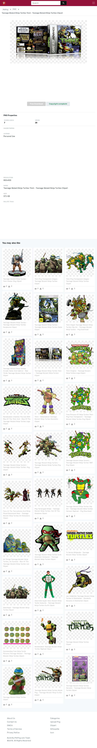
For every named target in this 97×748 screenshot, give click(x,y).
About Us (11, 718)
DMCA (10, 725)
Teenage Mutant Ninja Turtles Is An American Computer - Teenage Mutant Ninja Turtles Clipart (48, 557)
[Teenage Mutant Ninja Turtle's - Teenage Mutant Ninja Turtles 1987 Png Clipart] (80, 444)
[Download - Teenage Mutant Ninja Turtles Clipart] (17, 591)
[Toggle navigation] (93, 3)
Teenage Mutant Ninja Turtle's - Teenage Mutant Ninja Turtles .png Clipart (16, 467)
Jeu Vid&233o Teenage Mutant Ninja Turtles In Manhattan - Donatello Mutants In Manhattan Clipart (80, 598)
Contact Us (12, 722)
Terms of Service (14, 729)
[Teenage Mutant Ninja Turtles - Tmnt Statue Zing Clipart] (17, 262)
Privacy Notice (13, 732)
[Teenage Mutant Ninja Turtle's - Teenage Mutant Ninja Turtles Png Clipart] (48, 446)
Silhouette (54, 729)
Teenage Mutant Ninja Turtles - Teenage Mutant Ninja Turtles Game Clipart (48, 327)
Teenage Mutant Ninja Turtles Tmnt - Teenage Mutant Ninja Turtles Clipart (48, 373)
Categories (55, 718)
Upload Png (55, 722)
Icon (52, 732)
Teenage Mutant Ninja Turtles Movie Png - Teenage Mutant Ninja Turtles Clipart (48, 692)
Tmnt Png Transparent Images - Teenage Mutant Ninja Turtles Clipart (47, 281)
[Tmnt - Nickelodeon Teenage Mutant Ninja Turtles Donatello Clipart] (48, 400)
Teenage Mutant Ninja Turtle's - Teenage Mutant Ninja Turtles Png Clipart (48, 465)
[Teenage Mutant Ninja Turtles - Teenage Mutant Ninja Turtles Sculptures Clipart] (17, 306)
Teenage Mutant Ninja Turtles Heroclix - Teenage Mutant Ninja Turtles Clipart (78, 688)
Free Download (36, 104)
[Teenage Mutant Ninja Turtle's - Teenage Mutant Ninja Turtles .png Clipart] (17, 449)
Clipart (53, 725)
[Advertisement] (48, 84)
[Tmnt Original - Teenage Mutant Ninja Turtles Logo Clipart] (80, 354)
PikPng (5, 9)
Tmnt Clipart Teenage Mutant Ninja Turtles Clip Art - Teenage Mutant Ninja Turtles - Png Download (79, 327)
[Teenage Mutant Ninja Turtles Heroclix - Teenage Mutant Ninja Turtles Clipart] (80, 669)
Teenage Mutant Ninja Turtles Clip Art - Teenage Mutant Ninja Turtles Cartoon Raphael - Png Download (79, 509)
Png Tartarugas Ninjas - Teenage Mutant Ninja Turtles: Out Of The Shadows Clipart (47, 511)
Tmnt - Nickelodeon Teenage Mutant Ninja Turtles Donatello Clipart (46, 419)
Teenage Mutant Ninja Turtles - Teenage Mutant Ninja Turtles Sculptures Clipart (15, 325)
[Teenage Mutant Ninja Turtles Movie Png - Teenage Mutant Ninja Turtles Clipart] (48, 674)
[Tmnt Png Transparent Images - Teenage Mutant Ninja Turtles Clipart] (48, 262)
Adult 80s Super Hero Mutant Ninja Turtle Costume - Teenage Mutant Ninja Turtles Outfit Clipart (48, 603)
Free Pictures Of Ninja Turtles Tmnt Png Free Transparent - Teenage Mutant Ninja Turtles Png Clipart (79, 417)
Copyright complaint (58, 104)
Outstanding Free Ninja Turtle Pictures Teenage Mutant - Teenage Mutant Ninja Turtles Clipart (17, 653)
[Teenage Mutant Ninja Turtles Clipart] (80, 626)
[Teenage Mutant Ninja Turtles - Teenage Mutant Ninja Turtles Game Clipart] (48, 308)
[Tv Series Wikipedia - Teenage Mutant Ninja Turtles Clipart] (80, 536)
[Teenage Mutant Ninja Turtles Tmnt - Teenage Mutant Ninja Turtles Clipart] (48, 41)
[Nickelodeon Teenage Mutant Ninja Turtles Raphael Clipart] (48, 630)
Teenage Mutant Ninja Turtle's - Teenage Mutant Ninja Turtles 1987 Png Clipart (79, 462)
